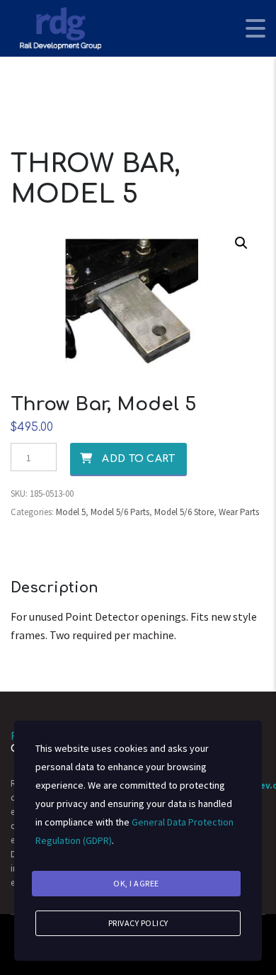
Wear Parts (239, 512)
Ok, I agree (136, 883)
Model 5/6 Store (184, 512)
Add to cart (138, 458)
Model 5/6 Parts (120, 512)
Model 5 (71, 512)
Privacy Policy (138, 923)
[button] (241, 243)
